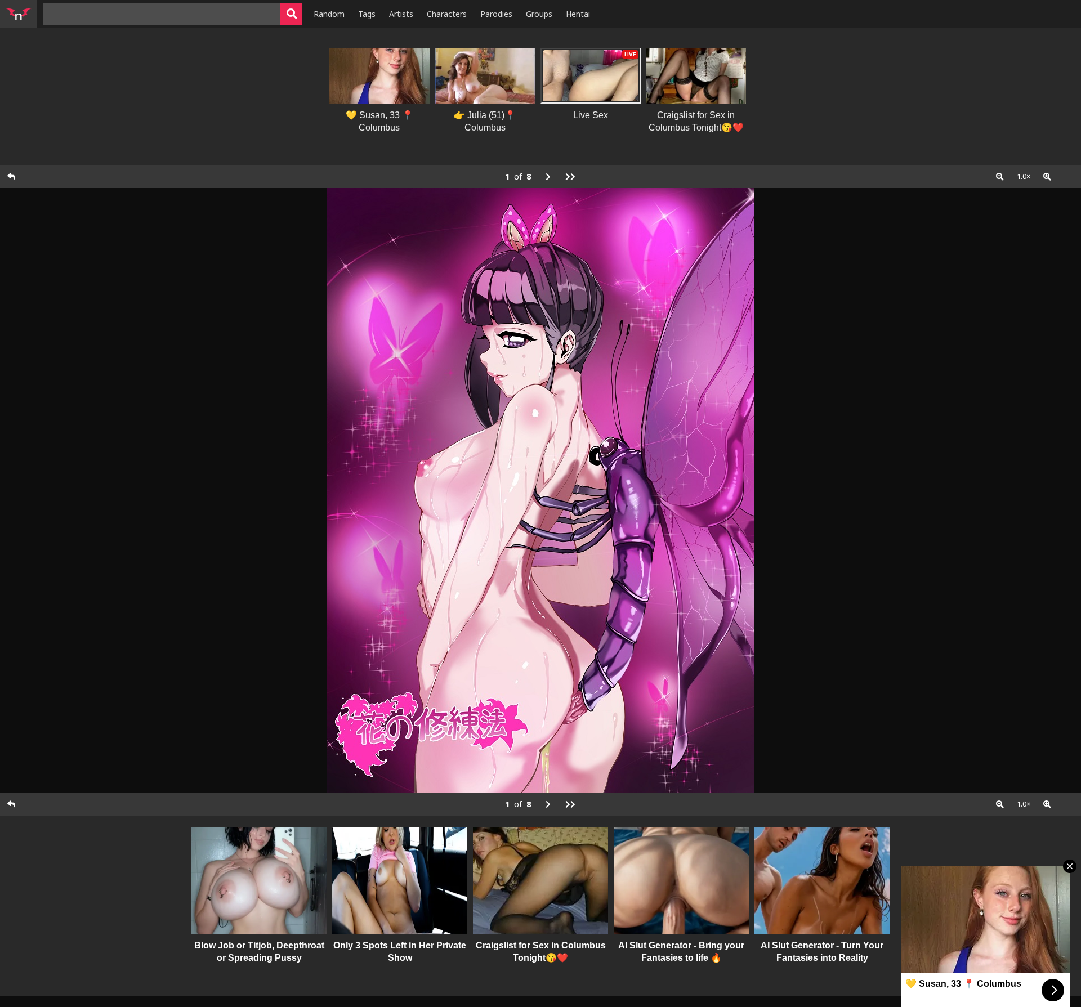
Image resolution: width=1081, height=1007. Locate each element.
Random (329, 13)
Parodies (496, 13)
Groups (539, 13)
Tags (367, 13)
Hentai (578, 13)
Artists (401, 13)
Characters (447, 13)
